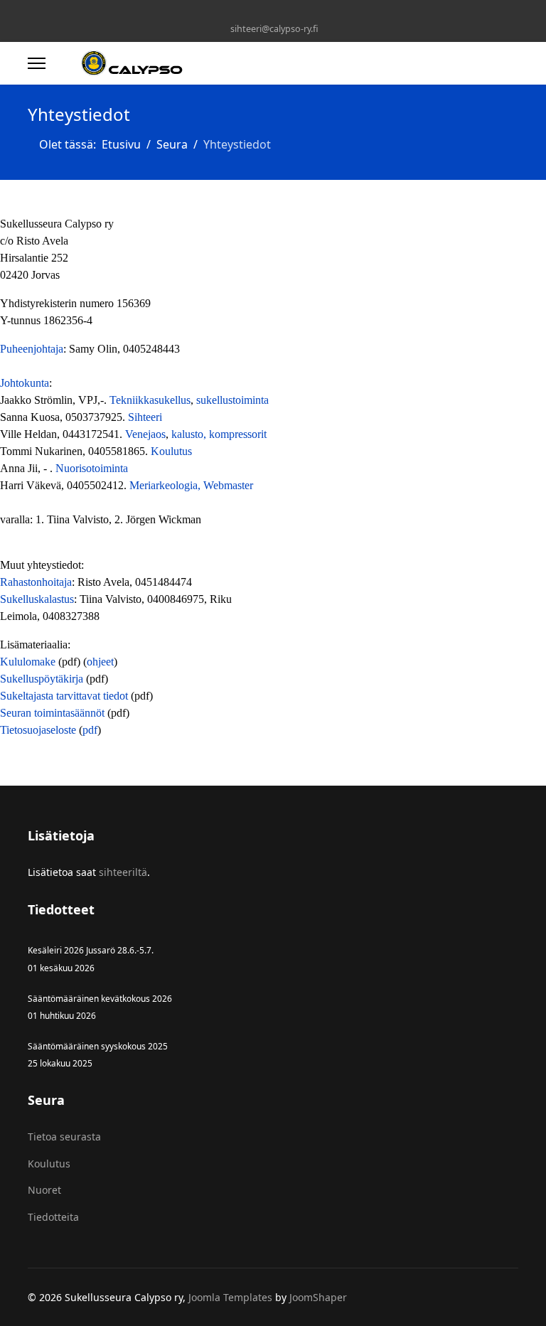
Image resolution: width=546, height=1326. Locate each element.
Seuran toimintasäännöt (52, 713)
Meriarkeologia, (166, 485)
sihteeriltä (123, 872)
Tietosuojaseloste (38, 730)
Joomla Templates (230, 1297)
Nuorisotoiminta (91, 468)
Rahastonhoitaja (36, 582)
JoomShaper (318, 1297)
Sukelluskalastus (37, 599)
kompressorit (238, 434)
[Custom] (295, 13)
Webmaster (228, 485)
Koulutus (171, 451)
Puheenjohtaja (31, 349)
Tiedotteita (53, 1217)
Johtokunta (24, 383)
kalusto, (190, 434)
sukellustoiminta (232, 400)
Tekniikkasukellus (150, 400)
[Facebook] (251, 13)
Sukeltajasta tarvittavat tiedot (64, 696)
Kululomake (29, 662)
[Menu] (37, 63)
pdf (89, 730)
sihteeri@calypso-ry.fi (274, 29)
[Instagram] (273, 13)
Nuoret (44, 1190)
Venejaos (145, 434)
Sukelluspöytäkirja (41, 679)
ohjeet (100, 662)
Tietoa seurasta (64, 1136)
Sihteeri (145, 417)
